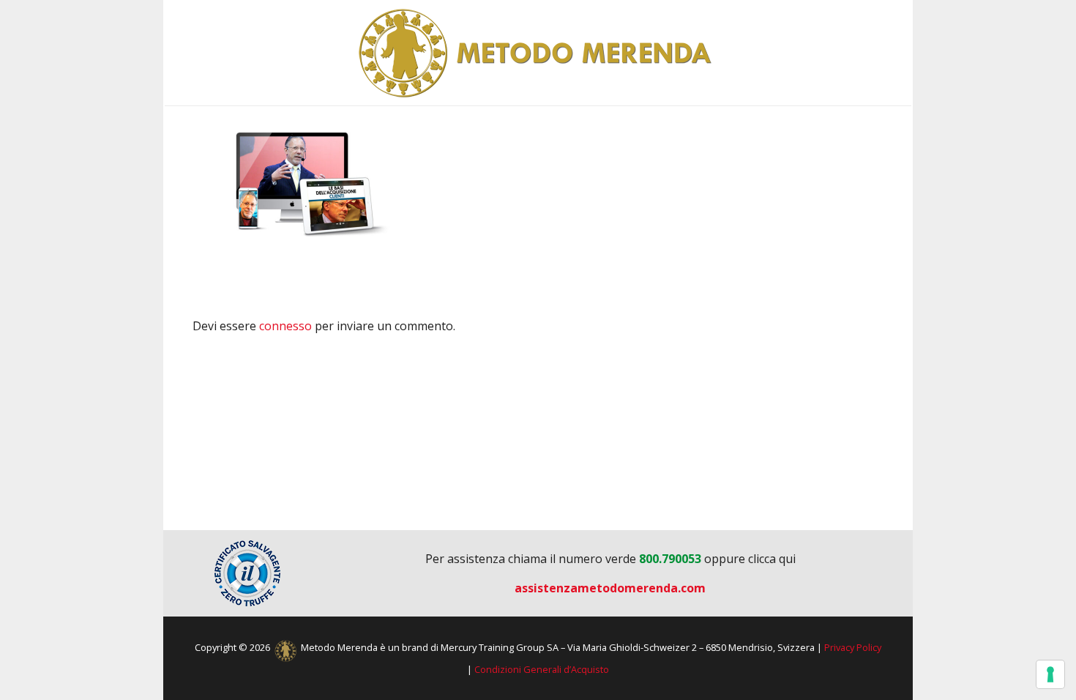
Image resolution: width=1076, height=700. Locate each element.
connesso (285, 326)
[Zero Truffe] (247, 573)
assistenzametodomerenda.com (610, 588)
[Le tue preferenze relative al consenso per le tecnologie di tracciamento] (1050, 674)
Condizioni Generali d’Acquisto (541, 669)
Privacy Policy (852, 647)
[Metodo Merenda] (538, 52)
